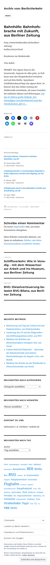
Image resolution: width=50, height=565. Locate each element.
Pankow (40, 492)
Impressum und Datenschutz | (19, 532)
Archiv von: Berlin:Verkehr (23, 8)
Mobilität (7, 492)
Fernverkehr (32, 480)
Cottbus (20, 475)
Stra (38, 499)
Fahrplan (7, 480)
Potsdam (8, 495)
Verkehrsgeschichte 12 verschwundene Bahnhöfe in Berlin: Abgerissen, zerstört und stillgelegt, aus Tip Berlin (24, 173)
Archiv (7, 447)
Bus (5, 475)
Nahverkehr (16, 492)
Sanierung (37, 496)
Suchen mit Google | (14, 538)
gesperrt (30, 484)
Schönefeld (9, 499)
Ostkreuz (32, 492)
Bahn (31, 464)
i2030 (35, 489)
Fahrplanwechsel (19, 479)
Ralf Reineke (12, 207)
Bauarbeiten (19, 469)
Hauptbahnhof (24, 488)
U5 (35, 503)
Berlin (38, 469)
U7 (39, 504)
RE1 (15, 496)
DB (25, 475)
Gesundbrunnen (10, 489)
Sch (43, 496)
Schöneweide (21, 499)
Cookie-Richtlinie (28, 555)
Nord (24, 492)
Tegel (25, 503)
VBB (6, 508)
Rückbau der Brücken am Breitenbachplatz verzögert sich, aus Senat (24, 342)
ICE (39, 489)
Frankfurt (23, 484)
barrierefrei (8, 469)
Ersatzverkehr (33, 475)
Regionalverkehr (24, 496)
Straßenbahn (12, 503)
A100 (6, 464)
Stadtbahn (31, 499)
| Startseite (9, 520)
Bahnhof (37, 464)
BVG (12, 474)
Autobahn (24, 464)
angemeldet (19, 226)
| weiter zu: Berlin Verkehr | (17, 526)
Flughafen (11, 484)
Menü (8, 16)
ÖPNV (13, 508)
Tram (31, 504)
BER (30, 469)
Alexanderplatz (14, 464)
